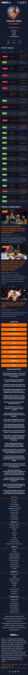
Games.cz (12, 618)
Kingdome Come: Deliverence (14, 544)
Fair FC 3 (21, 157)
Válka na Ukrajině (14, 554)
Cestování (6, 618)
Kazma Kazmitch (14, 605)
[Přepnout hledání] (18, 2)
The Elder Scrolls (14, 541)
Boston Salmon (13, 100)
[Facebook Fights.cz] (9, 671)
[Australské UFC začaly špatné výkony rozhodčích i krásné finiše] (14, 293)
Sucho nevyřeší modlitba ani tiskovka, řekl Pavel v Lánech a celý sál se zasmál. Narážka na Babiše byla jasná (14, 492)
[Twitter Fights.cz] (15, 671)
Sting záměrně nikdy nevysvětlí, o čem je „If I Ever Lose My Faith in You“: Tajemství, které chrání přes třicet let (14, 391)
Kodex (3, 666)
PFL (14, 338)
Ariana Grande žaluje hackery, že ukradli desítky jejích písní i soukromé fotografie (14, 415)
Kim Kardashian (14, 608)
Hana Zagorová (14, 603)
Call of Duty (14, 539)
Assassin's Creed (14, 527)
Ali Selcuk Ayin (13, 163)
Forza (14, 535)
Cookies (15, 664)
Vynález (14, 568)
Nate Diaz (14, 500)
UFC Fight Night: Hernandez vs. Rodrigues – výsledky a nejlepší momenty (14, 408)
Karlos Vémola (14, 512)
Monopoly (14, 583)
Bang (14, 576)
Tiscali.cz (7, 616)
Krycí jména (14, 591)
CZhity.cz (5, 627)
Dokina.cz (20, 625)
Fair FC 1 (21, 168)
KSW (14, 343)
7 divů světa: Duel (14, 581)
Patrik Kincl (14, 514)
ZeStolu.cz (10, 621)
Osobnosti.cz (17, 621)
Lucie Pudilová (14, 519)
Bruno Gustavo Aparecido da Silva (13, 95)
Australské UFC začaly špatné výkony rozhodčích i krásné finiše (13, 305)
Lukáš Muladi (15, 272)
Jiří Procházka (14, 510)
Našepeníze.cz (13, 627)
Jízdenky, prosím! (14, 589)
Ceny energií (14, 562)
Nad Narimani (13, 107)
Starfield (14, 529)
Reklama (3, 664)
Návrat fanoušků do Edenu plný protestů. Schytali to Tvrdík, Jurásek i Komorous (14, 479)
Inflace (14, 549)
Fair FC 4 (21, 153)
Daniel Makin (12, 148)
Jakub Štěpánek (16, 235)
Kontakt (8, 666)
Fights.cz (14, 625)
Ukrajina (14, 552)
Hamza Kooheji (13, 113)
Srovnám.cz (21, 627)
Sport (17, 616)
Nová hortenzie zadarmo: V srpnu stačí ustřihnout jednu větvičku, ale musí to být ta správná (14, 375)
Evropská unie (14, 564)
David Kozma (14, 517)
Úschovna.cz (16, 623)
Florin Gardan (13, 174)
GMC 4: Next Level (23, 179)
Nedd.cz (23, 623)
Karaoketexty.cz (7, 623)
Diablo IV (14, 533)
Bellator (14, 356)
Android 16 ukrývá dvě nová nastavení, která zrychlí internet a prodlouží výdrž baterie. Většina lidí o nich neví (14, 451)
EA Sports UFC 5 (14, 525)
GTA (14, 531)
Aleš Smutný (15, 309)
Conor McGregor (14, 504)
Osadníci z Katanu (14, 578)
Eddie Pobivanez (13, 191)
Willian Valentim (13, 62)
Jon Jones (14, 502)
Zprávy (13, 616)
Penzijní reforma (14, 566)
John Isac (12, 180)
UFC (14, 325)
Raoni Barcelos (13, 88)
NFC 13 (21, 61)
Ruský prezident (14, 560)
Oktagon (14, 329)
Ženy (21, 616)
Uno (14, 587)
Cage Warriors (14, 361)
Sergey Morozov (13, 75)
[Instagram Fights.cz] (12, 671)
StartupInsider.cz (14, 630)
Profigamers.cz (20, 618)
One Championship (14, 352)
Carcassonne (14, 574)
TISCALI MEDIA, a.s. (12, 667)
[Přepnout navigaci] (20, 2)
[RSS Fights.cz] (18, 671)
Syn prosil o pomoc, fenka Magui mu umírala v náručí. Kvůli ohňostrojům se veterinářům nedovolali (14, 486)
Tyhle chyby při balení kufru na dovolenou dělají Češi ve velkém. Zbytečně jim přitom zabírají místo (14, 445)
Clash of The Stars (14, 334)
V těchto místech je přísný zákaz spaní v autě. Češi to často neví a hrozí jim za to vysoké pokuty (14, 465)
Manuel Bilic (12, 169)
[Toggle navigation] (25, 2)
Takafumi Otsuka (13, 120)
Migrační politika (14, 556)
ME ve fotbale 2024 (14, 558)
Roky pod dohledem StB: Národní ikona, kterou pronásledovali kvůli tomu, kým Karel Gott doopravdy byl (14, 426)
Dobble (14, 585)
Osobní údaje (22, 664)
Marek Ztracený (14, 612)
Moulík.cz (7, 625)
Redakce (9, 664)
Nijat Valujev (12, 142)
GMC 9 (20, 132)
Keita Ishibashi (13, 127)
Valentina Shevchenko (14, 508)
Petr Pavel (14, 601)
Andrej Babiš (14, 599)
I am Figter (14, 347)
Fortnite (14, 537)
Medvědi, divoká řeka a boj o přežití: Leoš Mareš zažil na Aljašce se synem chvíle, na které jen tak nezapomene (14, 397)
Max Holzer (12, 56)
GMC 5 (20, 162)
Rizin (14, 365)
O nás (12, 666)
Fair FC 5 (21, 137)
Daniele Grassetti (13, 196)
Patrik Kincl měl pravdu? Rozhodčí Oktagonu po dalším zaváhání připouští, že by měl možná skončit (13, 229)
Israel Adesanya (14, 506)
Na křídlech (14, 593)
